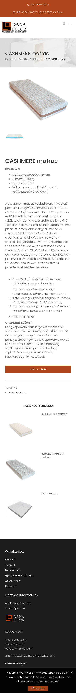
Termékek (24, 59)
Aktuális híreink (13, 580)
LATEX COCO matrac (54, 414)
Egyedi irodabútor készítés (19, 575)
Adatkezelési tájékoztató (18, 603)
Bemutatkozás (13, 570)
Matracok (37, 59)
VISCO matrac (50, 493)
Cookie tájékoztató (15, 608)
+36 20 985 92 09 (39, 4)
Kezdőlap (10, 59)
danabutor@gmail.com (18, 648)
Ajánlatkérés (38, 369)
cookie (36, 681)
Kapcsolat (10, 586)
